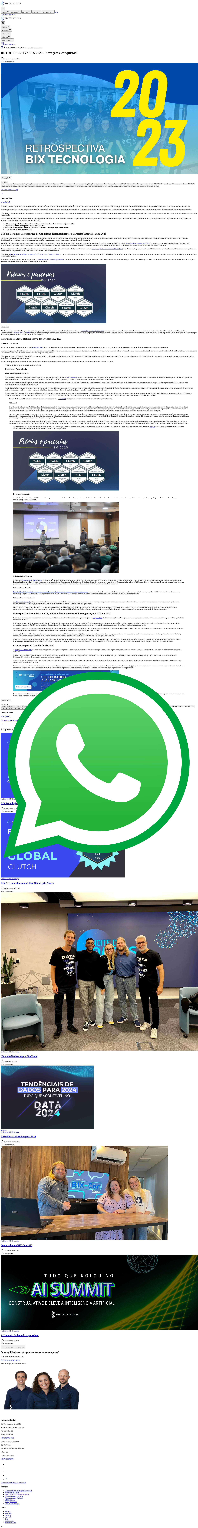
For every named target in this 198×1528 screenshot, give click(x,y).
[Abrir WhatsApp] (1, 1526)
